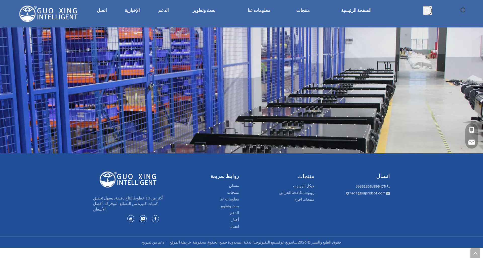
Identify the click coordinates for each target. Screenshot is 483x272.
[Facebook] (155, 218)
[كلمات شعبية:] (427, 10)
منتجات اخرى (304, 199)
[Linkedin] (143, 218)
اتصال (234, 226)
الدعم (234, 212)
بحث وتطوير (229, 205)
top (475, 253)
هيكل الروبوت (303, 185)
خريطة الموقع (180, 242)
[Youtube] (130, 218)
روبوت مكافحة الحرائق (296, 192)
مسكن (234, 185)
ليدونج (146, 242)
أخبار (235, 219)
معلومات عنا (229, 199)
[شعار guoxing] (128, 179)
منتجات (233, 192)
